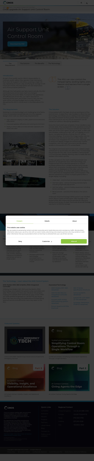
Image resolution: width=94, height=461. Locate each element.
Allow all (74, 241)
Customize (46, 241)
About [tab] (74, 221)
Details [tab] (47, 221)
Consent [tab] (19, 221)
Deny (20, 241)
